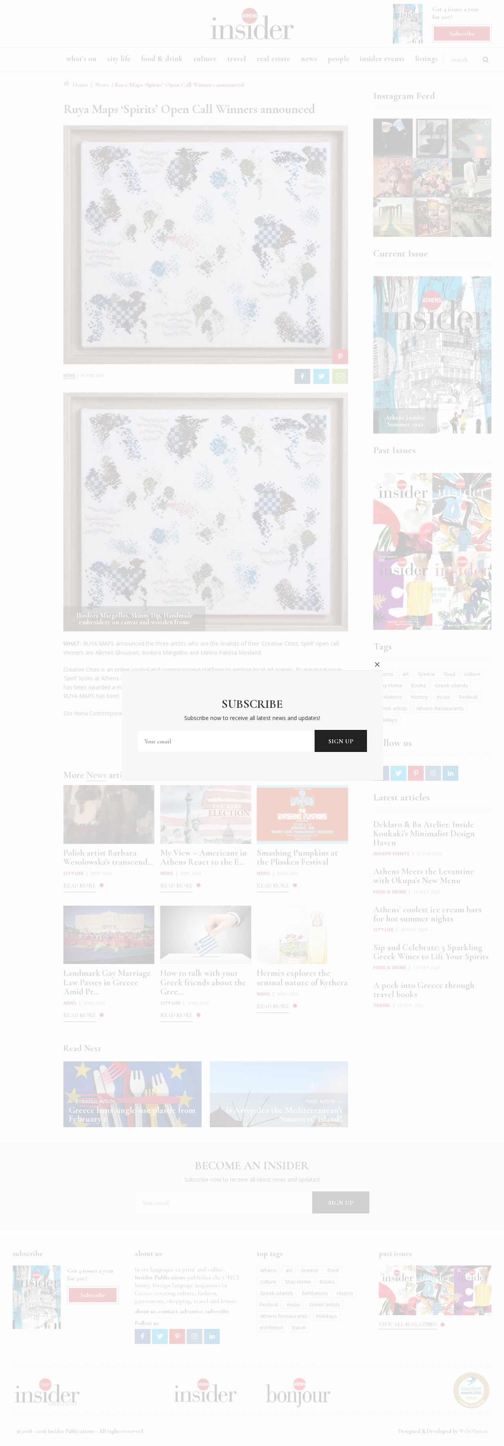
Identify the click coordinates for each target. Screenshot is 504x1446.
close (377, 664)
